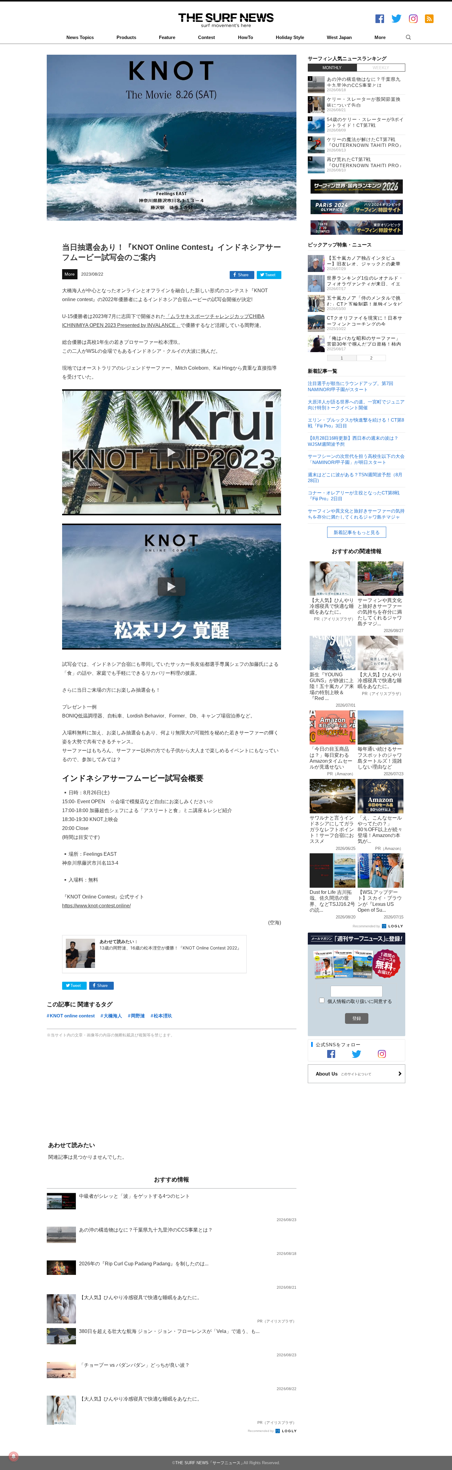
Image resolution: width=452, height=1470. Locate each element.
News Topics (80, 37)
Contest (206, 37)
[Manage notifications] (13, 1456)
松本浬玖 (163, 1015)
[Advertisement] (171, 1090)
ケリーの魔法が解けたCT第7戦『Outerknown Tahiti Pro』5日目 (365, 145)
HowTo (245, 37)
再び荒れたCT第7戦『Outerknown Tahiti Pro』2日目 (365, 165)
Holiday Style (290, 37)
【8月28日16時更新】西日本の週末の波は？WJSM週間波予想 (353, 440)
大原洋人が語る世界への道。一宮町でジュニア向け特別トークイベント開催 (356, 404)
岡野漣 (138, 1015)
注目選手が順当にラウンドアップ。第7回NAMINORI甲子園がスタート (350, 386)
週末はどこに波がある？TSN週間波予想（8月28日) (355, 477)
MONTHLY (332, 67)
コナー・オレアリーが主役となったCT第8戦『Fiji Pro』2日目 (353, 495)
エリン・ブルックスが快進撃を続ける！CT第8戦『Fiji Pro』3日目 (356, 422)
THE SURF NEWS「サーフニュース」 (209, 1462)
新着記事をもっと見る (357, 532)
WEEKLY (381, 67)
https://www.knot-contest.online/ (96, 905)
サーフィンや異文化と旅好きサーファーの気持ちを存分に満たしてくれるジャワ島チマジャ (356, 513)
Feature (167, 37)
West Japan (339, 37)
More (380, 37)
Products (126, 37)
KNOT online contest (72, 1015)
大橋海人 (113, 1015)
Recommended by (261, 1431)
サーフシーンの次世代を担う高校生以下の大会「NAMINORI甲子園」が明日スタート (356, 459)
